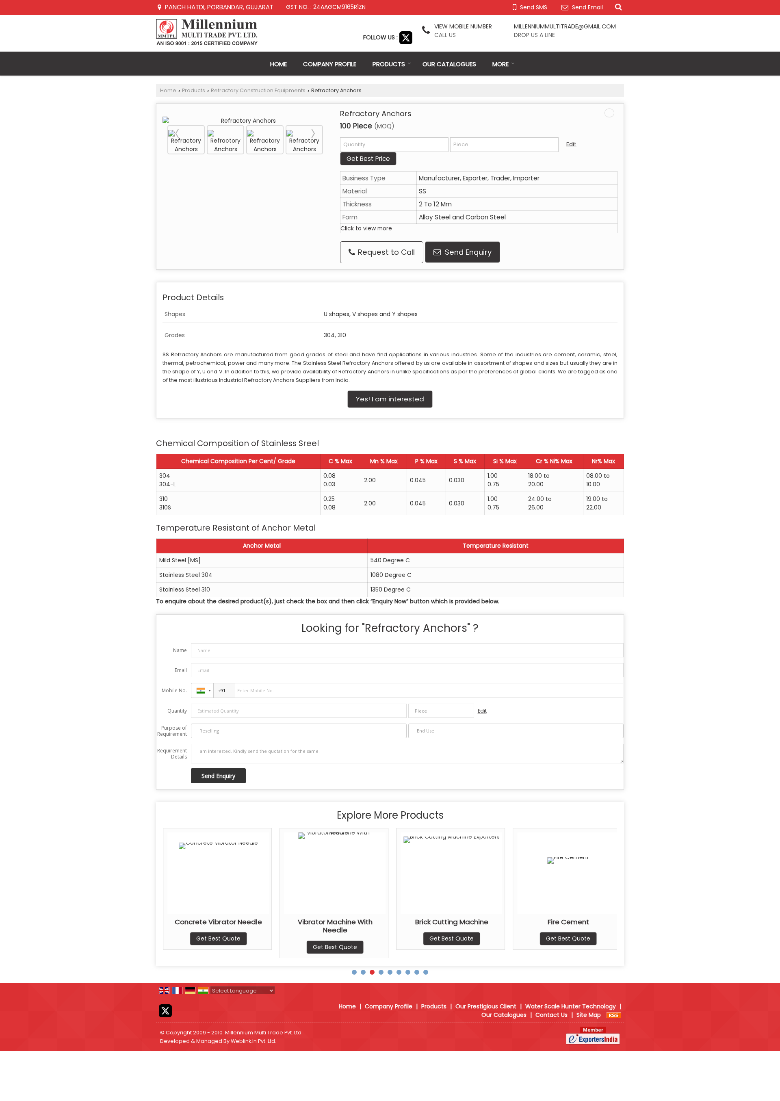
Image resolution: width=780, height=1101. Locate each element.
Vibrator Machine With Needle (221, 926)
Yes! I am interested (390, 399)
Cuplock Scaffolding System (571, 922)
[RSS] (614, 1015)
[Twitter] (405, 37)
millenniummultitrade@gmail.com (565, 26)
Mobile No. (174, 690)
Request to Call (385, 252)
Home (278, 64)
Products (389, 64)
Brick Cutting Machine (338, 922)
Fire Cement (455, 922)
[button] (463, 26)
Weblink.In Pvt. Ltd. (253, 1041)
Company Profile (329, 64)
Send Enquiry (467, 252)
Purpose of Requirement (172, 730)
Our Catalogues (449, 64)
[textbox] (504, 144)
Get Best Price (368, 158)
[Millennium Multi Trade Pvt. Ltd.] (207, 32)
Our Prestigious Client (485, 1006)
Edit (571, 144)
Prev (177, 133)
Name (180, 650)
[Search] (617, 6)
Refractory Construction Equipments (258, 90)
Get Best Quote (221, 947)
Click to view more (366, 228)
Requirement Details (172, 753)
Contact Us (551, 1015)
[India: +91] (202, 690)
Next (312, 133)
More (500, 64)
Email (181, 670)
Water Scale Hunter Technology (570, 1006)
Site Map (588, 1015)
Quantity (177, 710)
